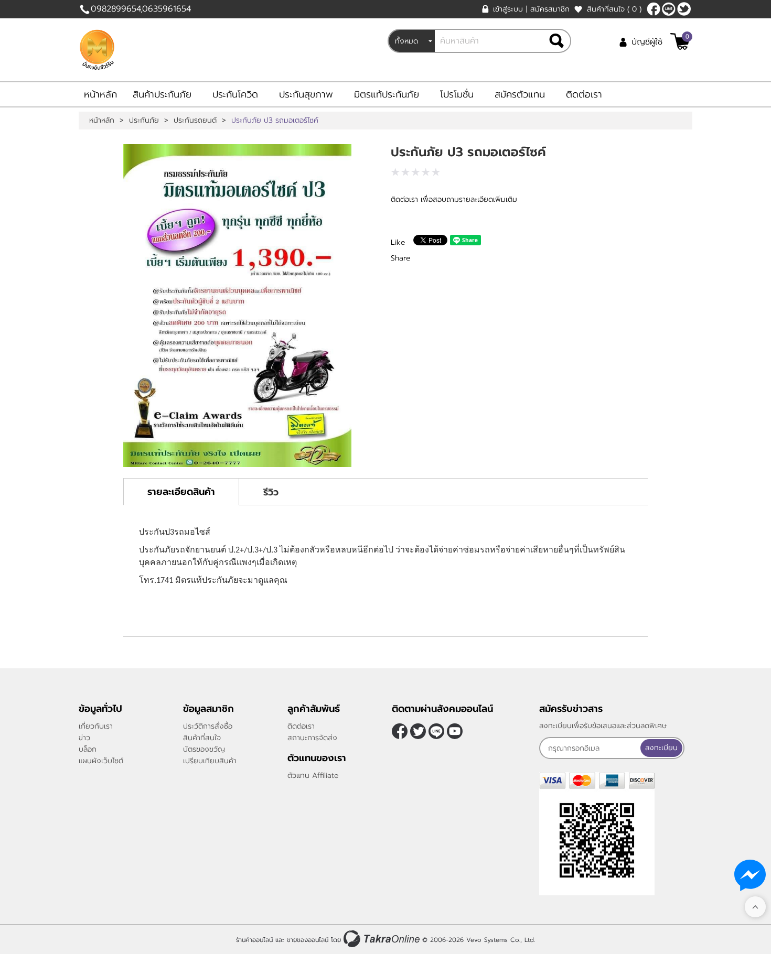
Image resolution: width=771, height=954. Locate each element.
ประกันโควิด (235, 94)
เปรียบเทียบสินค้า (210, 760)
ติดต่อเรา (584, 94)
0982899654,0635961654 (141, 9)
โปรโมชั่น (457, 94)
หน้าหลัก (100, 94)
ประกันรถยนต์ (195, 120)
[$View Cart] (680, 41)
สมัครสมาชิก (550, 9)
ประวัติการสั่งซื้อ (207, 726)
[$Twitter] (684, 9)
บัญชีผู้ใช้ (646, 42)
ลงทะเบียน (661, 747)
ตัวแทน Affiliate (313, 775)
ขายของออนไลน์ (307, 940)
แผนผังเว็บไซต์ (101, 760)
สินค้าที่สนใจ (614, 9)
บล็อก (88, 749)
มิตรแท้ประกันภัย (386, 94)
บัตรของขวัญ (204, 749)
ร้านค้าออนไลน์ (254, 940)
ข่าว (84, 737)
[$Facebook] (653, 9)
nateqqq (669, 9)
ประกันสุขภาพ (306, 94)
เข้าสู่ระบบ (508, 9)
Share (401, 258)
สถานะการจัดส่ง (312, 737)
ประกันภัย (144, 120)
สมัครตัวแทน (520, 94)
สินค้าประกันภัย (162, 94)
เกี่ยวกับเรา (96, 726)
